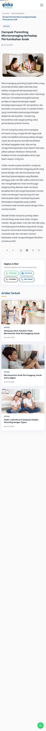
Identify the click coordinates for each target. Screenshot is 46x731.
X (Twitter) (12, 279)
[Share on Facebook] (27, 250)
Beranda (5, 13)
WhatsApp (13, 273)
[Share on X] (32, 250)
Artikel (6, 26)
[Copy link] (38, 250)
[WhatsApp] (40, 725)
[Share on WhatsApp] (21, 250)
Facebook (28, 273)
